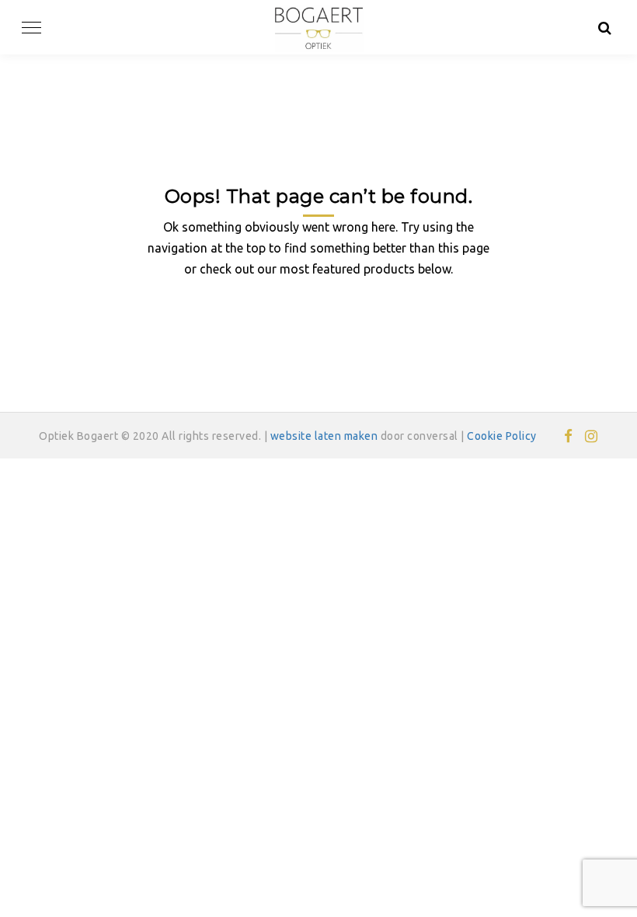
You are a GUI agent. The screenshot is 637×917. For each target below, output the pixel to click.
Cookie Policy (502, 436)
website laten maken (324, 436)
